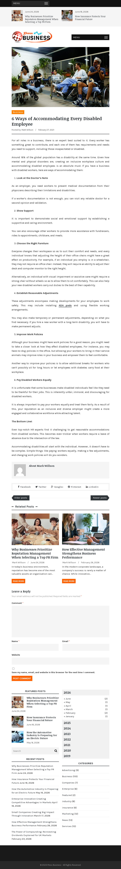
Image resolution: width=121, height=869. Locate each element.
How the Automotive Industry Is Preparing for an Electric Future (42, 735)
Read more (18, 581)
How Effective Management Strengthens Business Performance (83, 553)
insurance (67, 807)
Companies (68, 782)
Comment (17, 603)
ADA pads (65, 305)
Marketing (68, 813)
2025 (67, 722)
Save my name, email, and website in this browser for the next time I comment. (53, 672)
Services (67, 826)
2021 (67, 745)
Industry (66, 801)
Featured (67, 795)
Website (16, 655)
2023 (67, 734)
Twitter (42, 486)
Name (15, 641)
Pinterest (76, 486)
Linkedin (93, 486)
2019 (67, 756)
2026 (67, 692)
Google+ (58, 486)
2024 (67, 728)
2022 (67, 739)
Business (18, 112)
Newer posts (100, 497)
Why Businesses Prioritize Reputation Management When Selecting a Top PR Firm (41, 19)
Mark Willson (27, 130)
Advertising (68, 770)
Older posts (20, 497)
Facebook (25, 486)
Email (66, 641)
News (65, 820)
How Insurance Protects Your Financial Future (90, 18)
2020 (67, 750)
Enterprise (68, 788)
